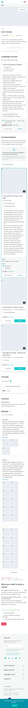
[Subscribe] (22, 645)
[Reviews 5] (6, 501)
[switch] (14, 164)
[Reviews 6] (14, 501)
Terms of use (15, 693)
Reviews (19, 35)
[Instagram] (5, 658)
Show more (14, 572)
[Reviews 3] (6, 451)
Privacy (9, 693)
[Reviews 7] (6, 509)
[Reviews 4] (14, 493)
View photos (23, 9)
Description (8, 321)
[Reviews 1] (6, 443)
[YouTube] (16, 658)
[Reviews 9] (6, 517)
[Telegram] (8, 658)
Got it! (14, 705)
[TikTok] (12, 658)
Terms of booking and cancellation (9, 51)
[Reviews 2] (14, 443)
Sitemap (5, 693)
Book (3, 624)
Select (19, 321)
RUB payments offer (8, 694)
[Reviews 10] (14, 517)
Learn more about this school (14, 47)
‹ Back (2, 29)
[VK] (19, 658)
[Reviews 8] (14, 509)
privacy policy (15, 650)
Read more (5, 437)
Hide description (8, 129)
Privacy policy (16, 694)
